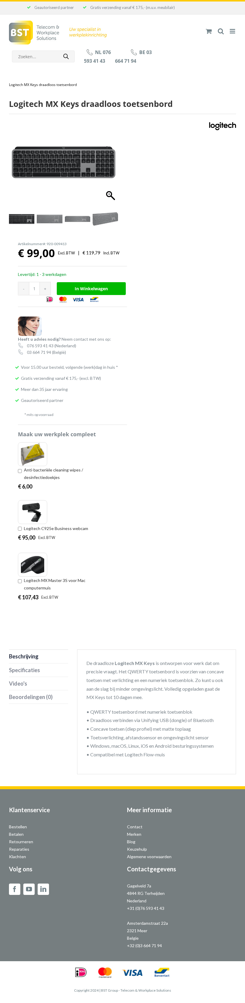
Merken (134, 834)
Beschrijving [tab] (24, 656)
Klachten (17, 856)
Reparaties (19, 849)
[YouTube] (29, 889)
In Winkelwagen (91, 288)
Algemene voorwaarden (149, 856)
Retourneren (21, 841)
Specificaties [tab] (24, 670)
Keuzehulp (137, 849)
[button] (109, 165)
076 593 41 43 (40, 345)
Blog (131, 841)
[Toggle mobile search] (221, 31)
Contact (135, 826)
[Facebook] (14, 889)
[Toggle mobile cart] (209, 31)
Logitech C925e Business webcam (56, 528)
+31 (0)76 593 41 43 (145, 908)
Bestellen (18, 826)
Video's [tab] (18, 683)
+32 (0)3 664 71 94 (144, 945)
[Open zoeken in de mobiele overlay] (43, 56)
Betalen (16, 834)
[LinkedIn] (43, 889)
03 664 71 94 (39, 352)
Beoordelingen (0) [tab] (31, 697)
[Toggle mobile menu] (233, 31)
